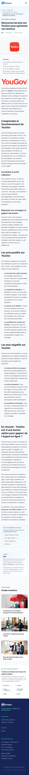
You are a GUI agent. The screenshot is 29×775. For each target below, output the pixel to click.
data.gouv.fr (6, 685)
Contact (3, 731)
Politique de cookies (6, 758)
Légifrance (7, 544)
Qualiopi (19, 685)
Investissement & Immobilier (10, 12)
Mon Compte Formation (9, 538)
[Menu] (26, 3)
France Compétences (9, 541)
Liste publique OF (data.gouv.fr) (9, 742)
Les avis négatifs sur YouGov (12, 68)
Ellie (2, 32)
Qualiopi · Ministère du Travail (11, 535)
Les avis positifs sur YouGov (12, 66)
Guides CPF (10, 10)
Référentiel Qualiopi (6, 744)
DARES (5, 694)
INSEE (18, 694)
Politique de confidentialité (8, 756)
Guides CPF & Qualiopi (7, 722)
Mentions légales (5, 753)
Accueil (3, 10)
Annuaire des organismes (8, 719)
